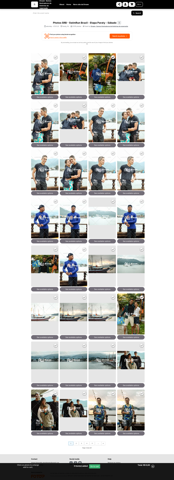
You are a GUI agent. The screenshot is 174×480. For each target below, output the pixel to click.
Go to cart (94, 466)
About (61, 4)
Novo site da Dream (81, 4)
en (138, 4)
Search (138, 13)
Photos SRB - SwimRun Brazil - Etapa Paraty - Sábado (85, 22)
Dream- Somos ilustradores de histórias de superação (109, 26)
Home (68, 4)
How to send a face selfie (58, 37)
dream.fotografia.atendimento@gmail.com (45, 462)
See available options (45, 97)
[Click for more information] (87, 44)
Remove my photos (114, 462)
